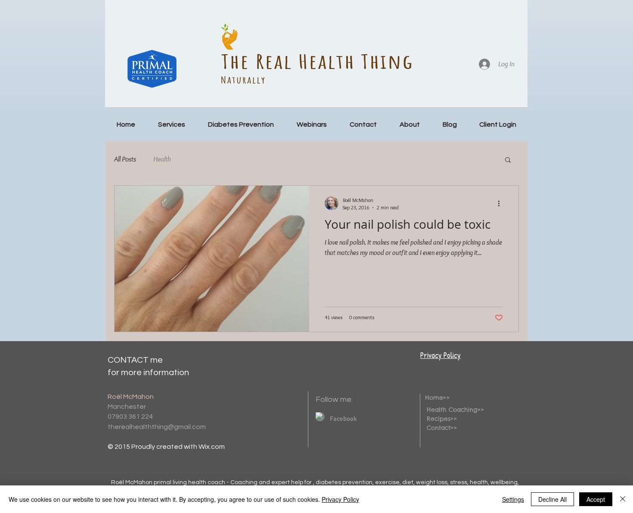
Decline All (552, 499)
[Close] (622, 499)
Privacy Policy (440, 355)
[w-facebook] (319, 415)
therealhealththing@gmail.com (157, 426)
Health (162, 159)
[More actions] (501, 203)
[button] (508, 160)
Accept (595, 499)
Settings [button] (513, 499)
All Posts (125, 159)
